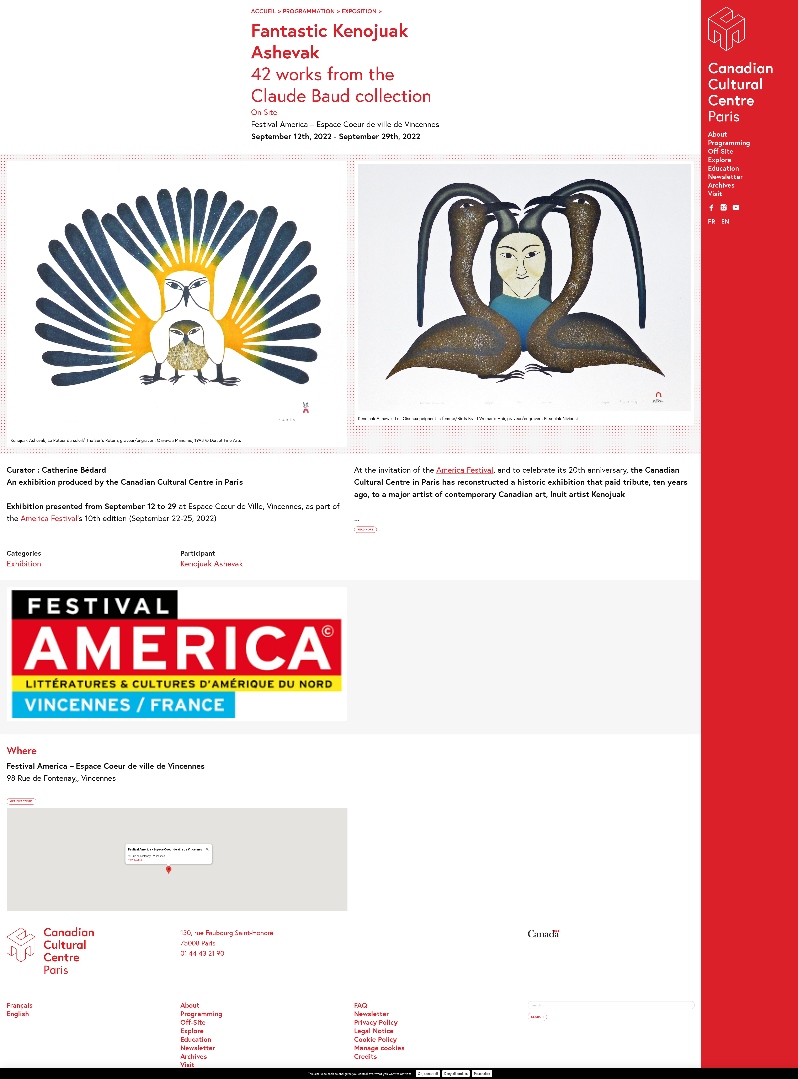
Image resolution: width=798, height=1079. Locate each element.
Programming (729, 142)
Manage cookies (379, 1048)
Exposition (359, 11)
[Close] (207, 849)
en (725, 221)
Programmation (309, 11)
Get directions (21, 801)
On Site (264, 112)
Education (723, 168)
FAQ (360, 1005)
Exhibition (24, 563)
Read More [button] (365, 529)
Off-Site (720, 151)
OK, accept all (428, 1073)
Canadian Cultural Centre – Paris (741, 67)
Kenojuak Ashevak (211, 563)
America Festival (49, 518)
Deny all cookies (456, 1073)
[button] (168, 870)
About (717, 134)
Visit (715, 193)
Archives (721, 185)
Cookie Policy (375, 1039)
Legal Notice (374, 1031)
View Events (135, 859)
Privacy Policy (376, 1022)
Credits (365, 1056)
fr (711, 221)
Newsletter (725, 176)
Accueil (263, 11)
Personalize (482, 1073)
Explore (719, 160)
